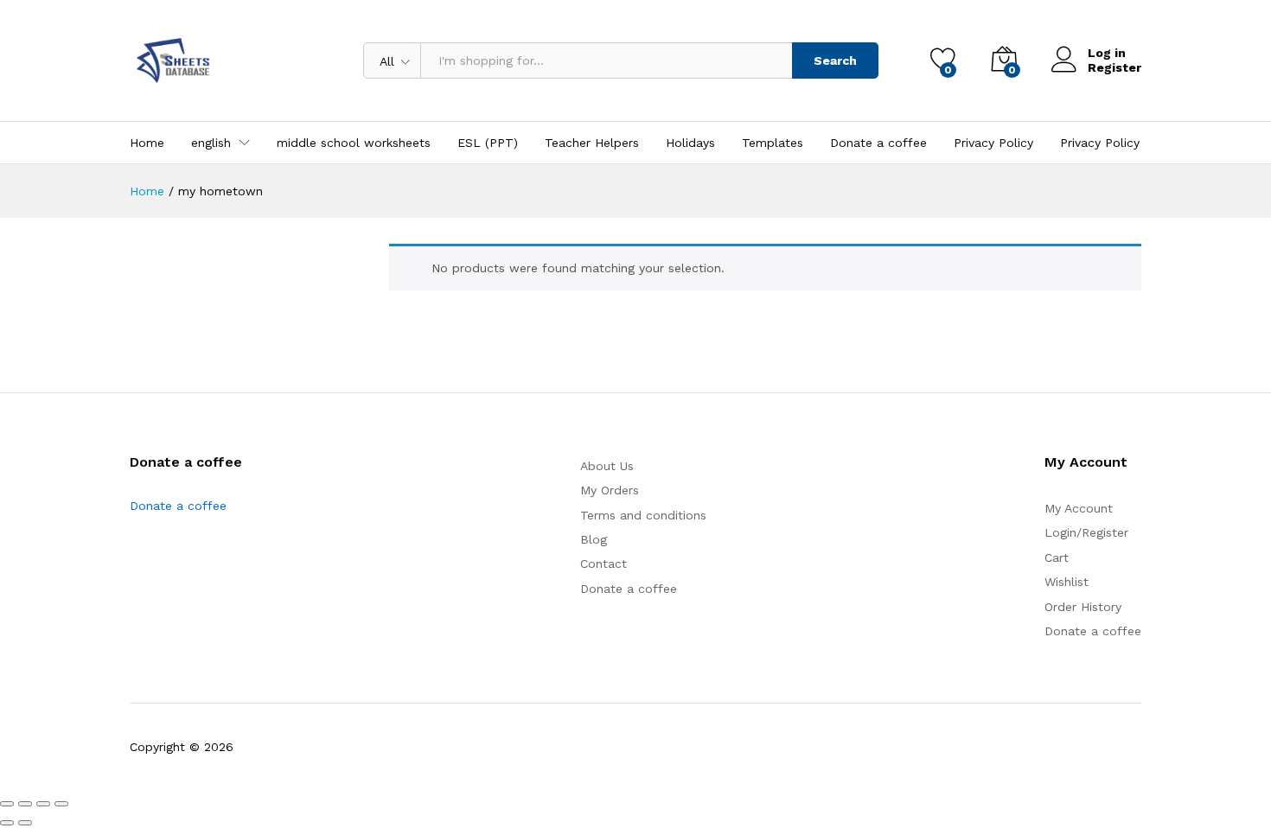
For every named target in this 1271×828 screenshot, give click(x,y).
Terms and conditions (643, 515)
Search (835, 60)
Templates (772, 143)
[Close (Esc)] (61, 803)
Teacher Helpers (592, 143)
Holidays (690, 143)
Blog (593, 539)
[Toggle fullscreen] (25, 803)
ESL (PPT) (487, 143)
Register (1114, 67)
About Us (607, 466)
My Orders (609, 490)
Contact (603, 563)
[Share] (43, 803)
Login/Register (1086, 532)
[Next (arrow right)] (25, 822)
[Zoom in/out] (7, 803)
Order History (1082, 607)
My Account (1078, 508)
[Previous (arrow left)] (7, 822)
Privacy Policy (993, 143)
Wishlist (1066, 582)
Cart (1056, 557)
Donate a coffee (878, 143)
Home (147, 143)
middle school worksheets (354, 143)
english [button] (211, 143)
